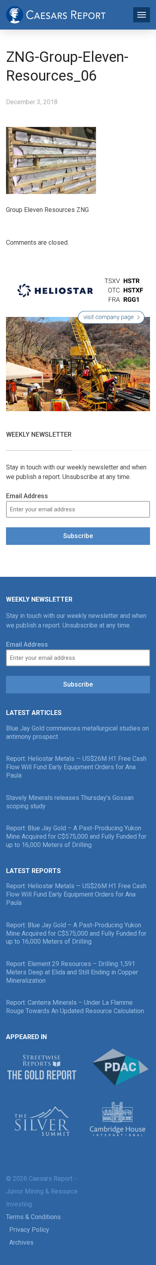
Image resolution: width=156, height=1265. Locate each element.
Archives (21, 1242)
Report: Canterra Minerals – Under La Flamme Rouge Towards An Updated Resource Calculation (75, 1007)
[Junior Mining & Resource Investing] (56, 14)
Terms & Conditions (33, 1217)
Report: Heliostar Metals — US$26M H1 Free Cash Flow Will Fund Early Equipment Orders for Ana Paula (76, 767)
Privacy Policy (29, 1229)
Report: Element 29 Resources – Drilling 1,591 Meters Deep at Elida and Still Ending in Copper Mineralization (72, 972)
